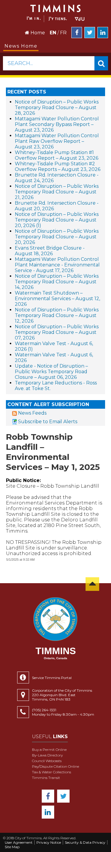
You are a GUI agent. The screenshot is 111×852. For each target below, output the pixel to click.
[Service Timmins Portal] (24, 677)
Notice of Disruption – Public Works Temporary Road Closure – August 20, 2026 (57, 236)
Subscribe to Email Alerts (47, 421)
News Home (20, 46)
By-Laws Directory (47, 755)
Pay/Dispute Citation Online (55, 766)
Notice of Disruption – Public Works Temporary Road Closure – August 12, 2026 (57, 315)
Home (37, 32)
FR (63, 32)
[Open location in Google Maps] (24, 695)
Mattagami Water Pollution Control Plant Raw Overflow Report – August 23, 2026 (57, 141)
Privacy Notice (48, 842)
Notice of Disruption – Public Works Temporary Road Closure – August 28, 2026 (57, 107)
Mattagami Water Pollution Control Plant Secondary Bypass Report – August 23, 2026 (57, 124)
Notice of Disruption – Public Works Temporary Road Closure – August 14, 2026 (57, 281)
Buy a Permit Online (49, 749)
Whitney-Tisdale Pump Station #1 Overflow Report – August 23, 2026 (56, 155)
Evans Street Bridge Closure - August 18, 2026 (50, 250)
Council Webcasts (47, 761)
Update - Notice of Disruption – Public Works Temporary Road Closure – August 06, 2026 (51, 371)
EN (53, 32)
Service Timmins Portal (52, 677)
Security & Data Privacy (85, 842)
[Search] (101, 63)
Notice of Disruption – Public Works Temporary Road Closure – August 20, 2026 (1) (57, 219)
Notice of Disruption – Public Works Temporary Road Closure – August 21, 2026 (57, 191)
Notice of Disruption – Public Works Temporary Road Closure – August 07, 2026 (57, 332)
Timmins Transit (46, 777)
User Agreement (19, 842)
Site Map (12, 847)
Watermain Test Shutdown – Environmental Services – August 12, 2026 (57, 298)
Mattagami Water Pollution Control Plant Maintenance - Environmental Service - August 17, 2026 (57, 264)
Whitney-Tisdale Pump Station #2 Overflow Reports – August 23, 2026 (57, 166)
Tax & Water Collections (51, 772)
